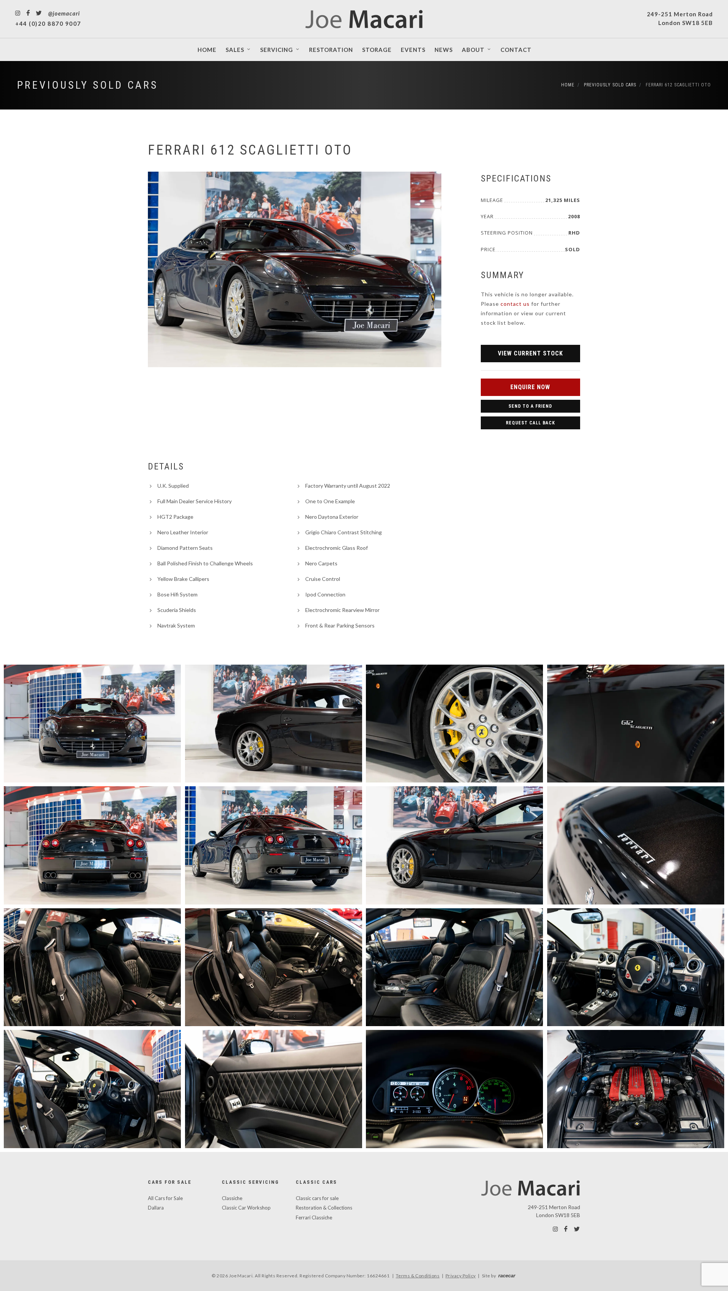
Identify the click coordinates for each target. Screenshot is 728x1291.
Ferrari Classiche (314, 1217)
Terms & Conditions (418, 1275)
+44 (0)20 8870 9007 (48, 23)
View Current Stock (530, 353)
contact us (515, 303)
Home (567, 85)
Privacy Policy (461, 1275)
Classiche (232, 1198)
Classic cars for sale (317, 1198)
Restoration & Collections (324, 1208)
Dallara (156, 1208)
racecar (506, 1275)
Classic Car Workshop (246, 1208)
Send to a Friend (530, 406)
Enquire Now (530, 387)
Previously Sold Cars (87, 85)
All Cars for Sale (165, 1198)
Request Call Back (530, 423)
